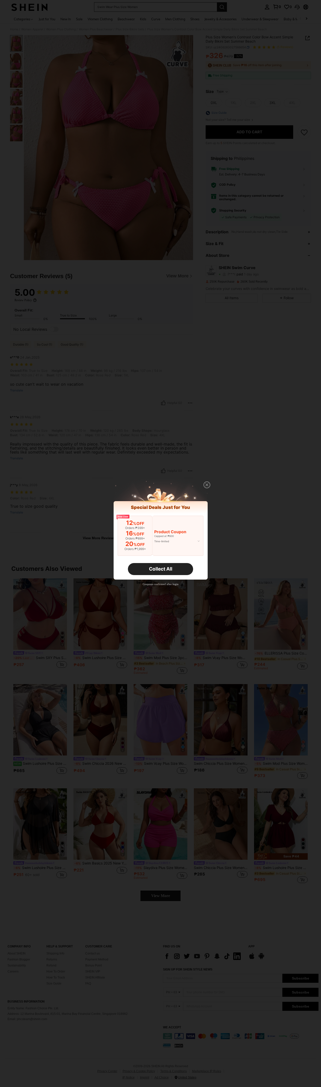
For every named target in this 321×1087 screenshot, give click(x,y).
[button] (207, 485)
